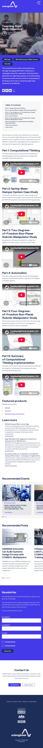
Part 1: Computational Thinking (15, 108)
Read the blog (9, 451)
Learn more (8, 127)
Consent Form (10, 642)
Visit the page (9, 436)
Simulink (7, 64)
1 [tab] (2, 516)
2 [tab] (3, 516)
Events (20, 701)
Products (9, 701)
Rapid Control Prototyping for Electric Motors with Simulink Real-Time (15, 507)
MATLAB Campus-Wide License (27, 59)
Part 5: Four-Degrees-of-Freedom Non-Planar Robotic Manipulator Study (20, 118)
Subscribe (7, 651)
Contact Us (14, 685)
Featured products (11, 125)
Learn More (8, 512)
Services (14, 701)
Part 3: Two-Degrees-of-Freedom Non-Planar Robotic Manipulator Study (20, 113)
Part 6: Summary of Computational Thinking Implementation (19, 122)
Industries (25, 701)
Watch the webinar (11, 466)
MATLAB (7, 59)
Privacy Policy (10, 646)
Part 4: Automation (11, 116)
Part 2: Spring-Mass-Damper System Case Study (20, 110)
